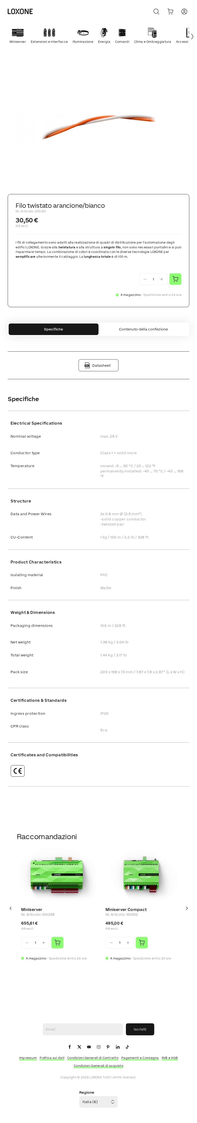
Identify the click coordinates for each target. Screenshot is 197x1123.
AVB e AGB (170, 1058)
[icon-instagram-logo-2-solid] (98, 1047)
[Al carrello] (170, 11)
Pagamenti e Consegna (140, 1058)
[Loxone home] (20, 11)
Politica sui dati (52, 1058)
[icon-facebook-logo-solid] (70, 1047)
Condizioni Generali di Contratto (92, 1058)
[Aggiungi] (57, 942)
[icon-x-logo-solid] (79, 1047)
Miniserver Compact (126, 909)
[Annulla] (156, 11)
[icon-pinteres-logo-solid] (108, 1047)
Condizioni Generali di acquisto (98, 1066)
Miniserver (32, 909)
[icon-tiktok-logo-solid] (127, 1047)
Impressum (28, 1058)
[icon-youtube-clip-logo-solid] (89, 1047)
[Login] (184, 11)
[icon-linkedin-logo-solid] (118, 1047)
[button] (98, 125)
